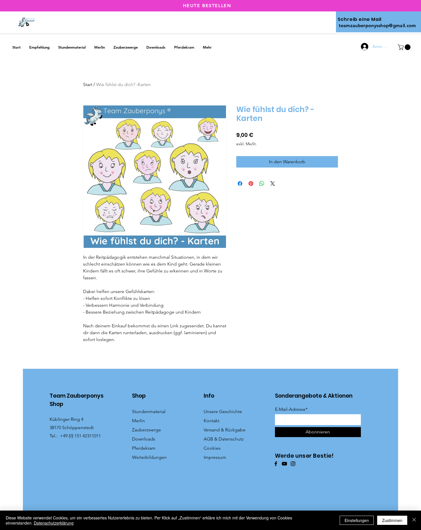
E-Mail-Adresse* (291, 409)
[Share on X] (272, 183)
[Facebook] (276, 464)
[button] (405, 47)
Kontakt (211, 420)
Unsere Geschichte (223, 411)
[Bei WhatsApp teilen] (261, 183)
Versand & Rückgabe (224, 430)
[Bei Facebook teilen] (240, 183)
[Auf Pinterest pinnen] (250, 183)
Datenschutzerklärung (54, 523)
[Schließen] (414, 520)
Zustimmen (392, 520)
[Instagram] (293, 464)
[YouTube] (284, 464)
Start (87, 84)
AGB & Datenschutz (224, 439)
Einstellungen (357, 520)
